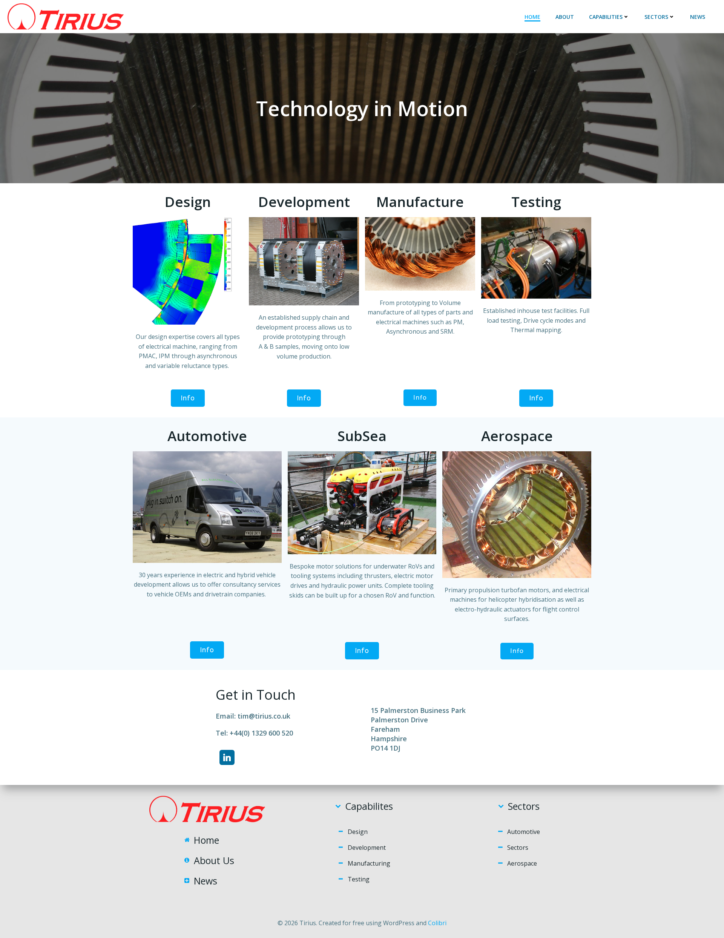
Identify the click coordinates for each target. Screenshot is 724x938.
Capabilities (606, 16)
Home (532, 16)
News (697, 16)
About (564, 16)
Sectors (656, 16)
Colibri (437, 923)
